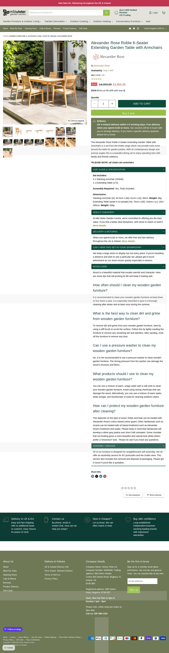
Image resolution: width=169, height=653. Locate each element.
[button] (128, 170)
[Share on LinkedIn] (100, 476)
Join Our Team (36, 637)
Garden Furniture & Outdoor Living (21, 21)
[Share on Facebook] (92, 476)
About (5, 28)
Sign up (133, 589)
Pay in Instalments (33, 640)
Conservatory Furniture (128, 21)
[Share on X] (96, 476)
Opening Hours (31, 28)
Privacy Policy (51, 579)
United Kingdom (154, 28)
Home (5, 36)
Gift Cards (83, 28)
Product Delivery (70, 28)
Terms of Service (52, 575)
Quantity (95, 97)
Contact (13, 637)
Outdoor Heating (102, 21)
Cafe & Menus (45, 28)
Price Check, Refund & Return (58, 571)
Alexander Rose (64, 36)
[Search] (106, 13)
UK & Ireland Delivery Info (57, 567)
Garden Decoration (55, 21)
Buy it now (128, 113)
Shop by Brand (49, 36)
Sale (148, 21)
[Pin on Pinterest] (104, 476)
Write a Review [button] (155, 495)
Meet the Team (16, 28)
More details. (100, 225)
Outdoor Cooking (79, 21)
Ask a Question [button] (134, 495)
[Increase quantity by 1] (112, 103)
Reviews (57, 28)
